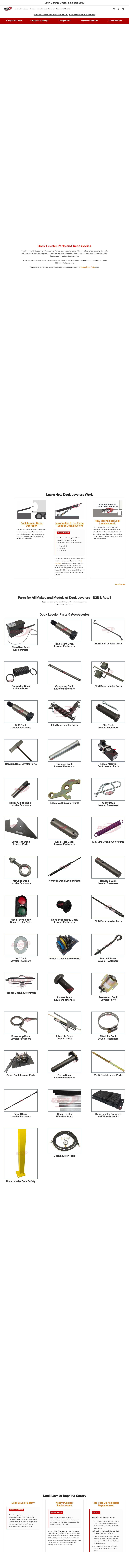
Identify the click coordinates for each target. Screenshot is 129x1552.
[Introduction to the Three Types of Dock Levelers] (69, 509)
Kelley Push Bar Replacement (64, 1504)
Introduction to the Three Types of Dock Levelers (69, 524)
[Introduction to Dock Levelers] (31, 509)
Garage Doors (64, 21)
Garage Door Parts (14, 21)
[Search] (114, 9)
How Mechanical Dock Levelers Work (107, 522)
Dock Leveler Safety (23, 1502)
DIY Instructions (115, 21)
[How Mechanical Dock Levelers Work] (107, 508)
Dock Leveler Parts (89, 21)
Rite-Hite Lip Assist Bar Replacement (106, 1504)
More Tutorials (120, 584)
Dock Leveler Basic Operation (31, 524)
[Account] (118, 9)
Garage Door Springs (39, 21)
